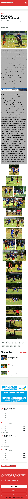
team (19, 346)
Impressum (20, 497)
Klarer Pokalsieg (12, 373)
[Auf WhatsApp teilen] (6, 342)
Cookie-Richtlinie (9, 497)
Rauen (15, 346)
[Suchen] (22, 7)
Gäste (7, 346)
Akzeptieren (14, 486)
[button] (26, 470)
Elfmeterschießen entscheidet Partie (13, 358)
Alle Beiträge (23, 352)
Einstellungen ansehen (14, 494)
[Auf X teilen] (13, 342)
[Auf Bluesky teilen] (16, 342)
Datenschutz (15, 497)
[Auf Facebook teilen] (9, 342)
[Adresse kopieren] (22, 342)
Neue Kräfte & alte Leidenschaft (16, 366)
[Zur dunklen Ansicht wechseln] (25, 3)
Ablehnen (14, 490)
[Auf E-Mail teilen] (19, 342)
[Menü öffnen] (25, 7)
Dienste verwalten (13, 482)
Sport (2, 13)
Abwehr (3, 346)
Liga (11, 346)
